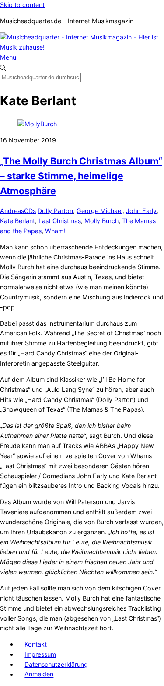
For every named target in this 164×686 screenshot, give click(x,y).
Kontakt (35, 644)
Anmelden (38, 674)
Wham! (55, 231)
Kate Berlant (17, 220)
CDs (30, 210)
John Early (141, 210)
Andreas (12, 210)
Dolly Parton (55, 210)
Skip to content (22, 4)
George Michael (99, 210)
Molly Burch (101, 220)
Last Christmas (59, 220)
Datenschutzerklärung (56, 664)
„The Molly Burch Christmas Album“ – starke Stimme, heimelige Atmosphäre (81, 175)
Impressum (40, 654)
